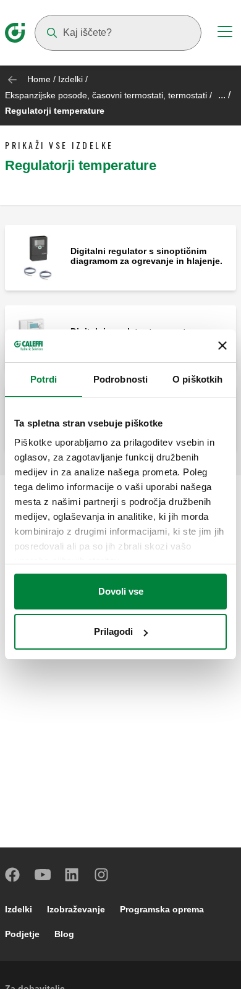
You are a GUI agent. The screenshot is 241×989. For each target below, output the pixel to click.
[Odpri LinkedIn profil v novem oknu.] (72, 874)
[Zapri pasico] (222, 345)
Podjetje (22, 934)
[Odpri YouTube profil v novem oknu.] (43, 874)
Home (39, 79)
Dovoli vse (120, 591)
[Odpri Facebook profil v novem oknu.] (13, 874)
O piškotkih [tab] (197, 379)
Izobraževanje (76, 909)
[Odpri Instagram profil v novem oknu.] (102, 874)
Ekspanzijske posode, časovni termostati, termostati (107, 95)
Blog (64, 934)
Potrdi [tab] (43, 379)
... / (224, 95)
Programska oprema (162, 909)
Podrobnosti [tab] (120, 379)
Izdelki (70, 79)
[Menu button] (225, 33)
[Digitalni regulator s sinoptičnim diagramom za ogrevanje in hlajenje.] (38, 257)
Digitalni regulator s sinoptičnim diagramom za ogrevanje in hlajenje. (146, 256)
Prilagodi (113, 631)
